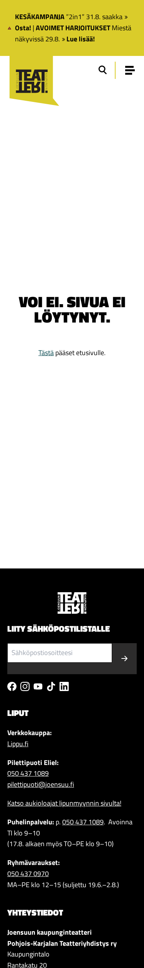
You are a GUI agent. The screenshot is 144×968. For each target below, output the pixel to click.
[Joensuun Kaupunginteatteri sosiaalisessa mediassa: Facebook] (12, 686)
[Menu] (130, 70)
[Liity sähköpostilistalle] (124, 658)
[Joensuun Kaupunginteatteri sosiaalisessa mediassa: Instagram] (25, 686)
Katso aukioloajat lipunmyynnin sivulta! (64, 803)
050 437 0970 (28, 873)
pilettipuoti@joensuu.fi (40, 784)
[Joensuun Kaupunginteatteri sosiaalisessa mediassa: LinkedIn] (64, 686)
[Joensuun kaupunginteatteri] (31, 71)
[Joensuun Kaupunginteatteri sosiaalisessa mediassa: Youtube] (38, 686)
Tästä (46, 352)
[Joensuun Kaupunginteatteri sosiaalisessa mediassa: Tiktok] (51, 686)
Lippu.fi (17, 744)
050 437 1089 (28, 773)
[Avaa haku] (102, 70)
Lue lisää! (80, 39)
